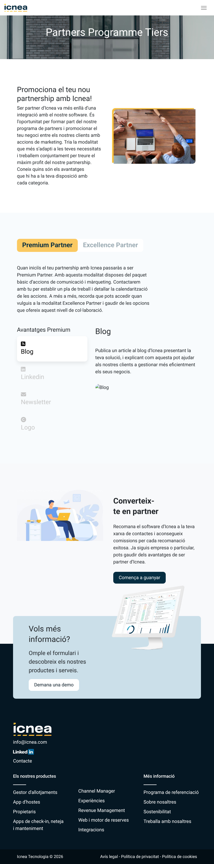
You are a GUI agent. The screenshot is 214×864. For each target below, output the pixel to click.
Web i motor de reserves (103, 820)
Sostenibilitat (157, 812)
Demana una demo (54, 685)
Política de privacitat (140, 856)
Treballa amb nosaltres (167, 821)
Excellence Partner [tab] (110, 245)
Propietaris (24, 812)
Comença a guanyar (139, 577)
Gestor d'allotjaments (35, 792)
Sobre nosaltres (160, 802)
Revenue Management (101, 810)
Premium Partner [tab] (47, 245)
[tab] (52, 349)
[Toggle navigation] (204, 8)
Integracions (91, 830)
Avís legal (109, 856)
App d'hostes (26, 802)
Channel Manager (96, 791)
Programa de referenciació (171, 792)
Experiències (91, 801)
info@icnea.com (30, 742)
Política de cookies (179, 856)
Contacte (22, 761)
